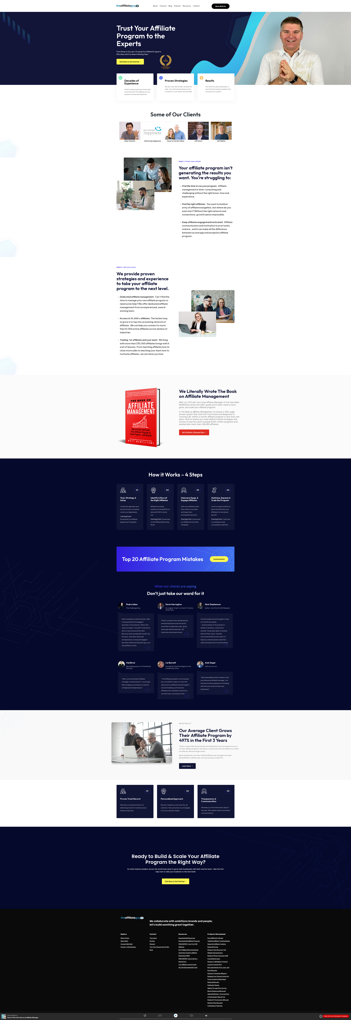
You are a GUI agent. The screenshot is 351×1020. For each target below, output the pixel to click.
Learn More (186, 766)
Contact (196, 6)
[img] (321, 1016)
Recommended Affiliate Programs (189, 941)
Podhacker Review (213, 985)
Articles (152, 941)
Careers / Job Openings (128, 947)
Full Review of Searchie (214, 1006)
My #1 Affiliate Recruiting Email (188, 950)
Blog (170, 6)
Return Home (125, 938)
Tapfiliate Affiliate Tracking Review (218, 941)
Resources (187, 6)
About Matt (124, 941)
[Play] (176, 1016)
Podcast (177, 6)
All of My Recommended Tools (188, 967)
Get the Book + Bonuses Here (193, 432)
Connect (163, 6)
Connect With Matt (127, 944)
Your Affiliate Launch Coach (187, 964)
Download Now (219, 559)
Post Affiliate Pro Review (215, 938)
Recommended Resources (187, 938)
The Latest (153, 938)
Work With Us (220, 6)
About (155, 6)
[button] (118, 132)
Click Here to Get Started (129, 62)
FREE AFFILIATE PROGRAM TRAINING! (336, 1016)
